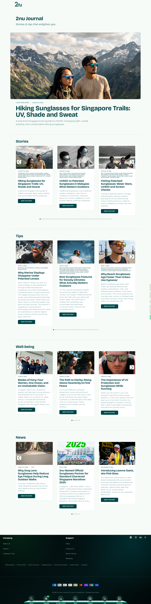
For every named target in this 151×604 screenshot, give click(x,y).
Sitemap (84, 565)
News (150, 317)
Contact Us (70, 549)
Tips (150, 301)
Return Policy (71, 553)
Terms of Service (33, 565)
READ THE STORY (26, 201)
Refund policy (10, 565)
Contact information (60, 565)
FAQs (68, 544)
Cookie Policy (74, 565)
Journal (150, 287)
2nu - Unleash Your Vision (90, 592)
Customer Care (9, 553)
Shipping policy (47, 565)
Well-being (150, 309)
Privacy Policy (21, 565)
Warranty (69, 558)
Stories (150, 295)
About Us (6, 544)
